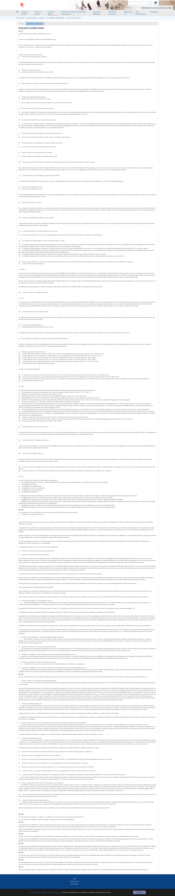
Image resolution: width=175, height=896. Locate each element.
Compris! (139, 892)
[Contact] (155, 3)
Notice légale (74, 884)
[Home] (17, 11)
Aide (74, 879)
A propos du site (74, 881)
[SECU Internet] (21, 5)
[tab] (21, 23)
